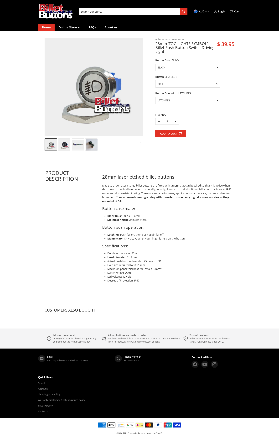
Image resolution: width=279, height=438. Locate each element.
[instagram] (214, 364)
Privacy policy (45, 405)
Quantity (160, 115)
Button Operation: (173, 93)
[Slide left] (46, 86)
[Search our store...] (183, 11)
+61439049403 (131, 360)
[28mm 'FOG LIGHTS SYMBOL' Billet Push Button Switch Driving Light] (51, 144)
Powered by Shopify (154, 433)
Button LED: (166, 77)
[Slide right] (141, 86)
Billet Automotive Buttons (134, 433)
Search (42, 383)
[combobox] (133, 11)
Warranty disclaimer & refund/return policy (61, 400)
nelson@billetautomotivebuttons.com (67, 360)
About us (43, 388)
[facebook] (195, 364)
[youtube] (204, 364)
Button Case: (167, 60)
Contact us (44, 411)
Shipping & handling (49, 394)
